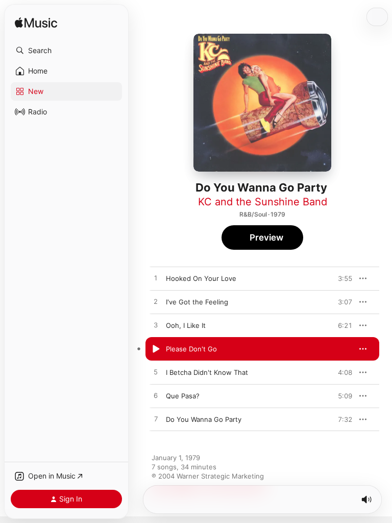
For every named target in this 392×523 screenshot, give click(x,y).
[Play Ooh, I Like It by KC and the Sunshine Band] (155, 325)
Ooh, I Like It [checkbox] (186, 325)
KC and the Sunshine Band (262, 202)
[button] (66, 50)
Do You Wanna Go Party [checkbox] (203, 419)
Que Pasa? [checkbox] (183, 396)
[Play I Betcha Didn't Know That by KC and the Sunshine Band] (155, 372)
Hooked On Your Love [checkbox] (201, 278)
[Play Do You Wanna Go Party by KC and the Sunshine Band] (155, 419)
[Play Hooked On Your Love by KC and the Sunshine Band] (155, 278)
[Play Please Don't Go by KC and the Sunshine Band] (155, 348)
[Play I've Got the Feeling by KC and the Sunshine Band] (155, 301)
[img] (36, 23)
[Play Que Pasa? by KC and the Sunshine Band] (155, 395)
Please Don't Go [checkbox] (191, 349)
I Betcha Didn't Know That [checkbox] (207, 372)
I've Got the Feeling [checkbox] (197, 302)
